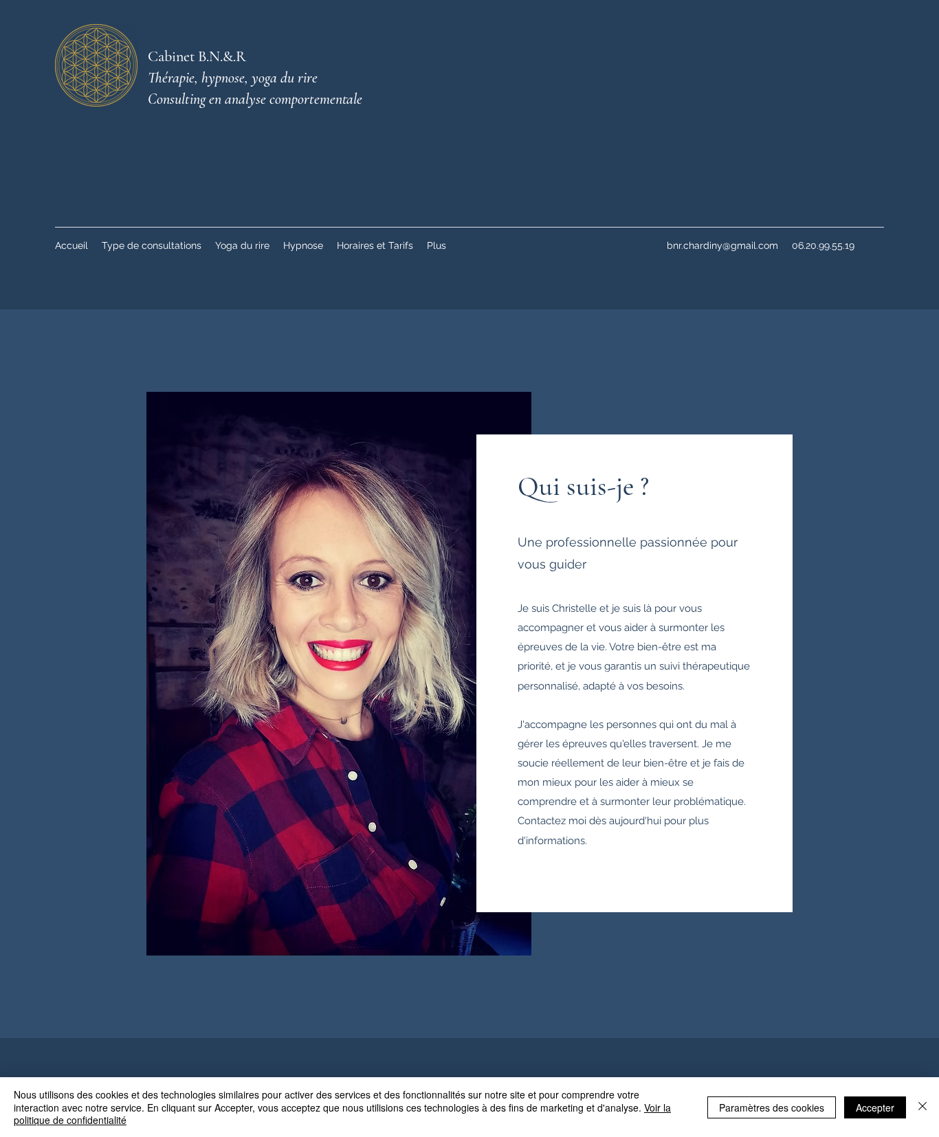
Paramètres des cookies (771, 1107)
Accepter (875, 1107)
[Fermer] (922, 1107)
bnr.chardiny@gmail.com (722, 245)
